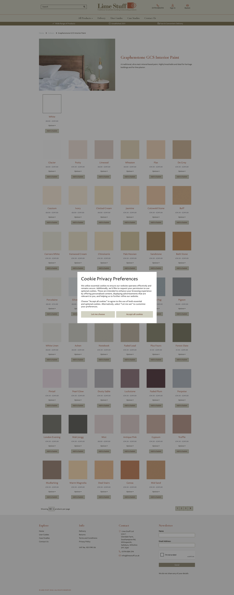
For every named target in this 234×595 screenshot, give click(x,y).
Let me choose (98, 314)
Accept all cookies (134, 314)
